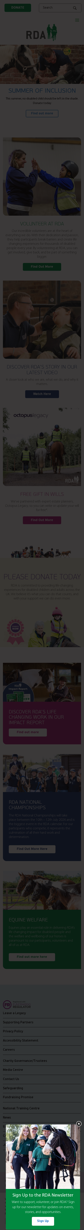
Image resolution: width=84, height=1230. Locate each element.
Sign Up (43, 1221)
